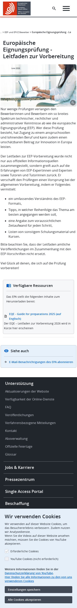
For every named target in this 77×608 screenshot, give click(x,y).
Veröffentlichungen (19, 415)
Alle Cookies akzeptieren (24, 600)
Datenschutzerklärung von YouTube (29, 573)
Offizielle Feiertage (18, 446)
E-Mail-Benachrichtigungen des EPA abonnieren (41, 362)
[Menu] (66, 8)
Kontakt (11, 431)
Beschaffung (17, 503)
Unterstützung (19, 383)
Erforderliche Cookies (24, 551)
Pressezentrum (20, 479)
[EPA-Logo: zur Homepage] (18, 8)
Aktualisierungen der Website (27, 391)
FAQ (8, 407)
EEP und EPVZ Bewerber (17, 32)
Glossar (11, 454)
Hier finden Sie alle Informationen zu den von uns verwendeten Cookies (38, 579)
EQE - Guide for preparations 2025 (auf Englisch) (35, 316)
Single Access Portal (24, 491)
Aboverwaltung (16, 438)
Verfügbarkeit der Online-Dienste (29, 399)
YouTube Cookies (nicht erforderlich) (34, 559)
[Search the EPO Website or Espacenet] (54, 8)
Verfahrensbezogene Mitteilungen (30, 423)
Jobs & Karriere (19, 467)
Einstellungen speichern (24, 589)
